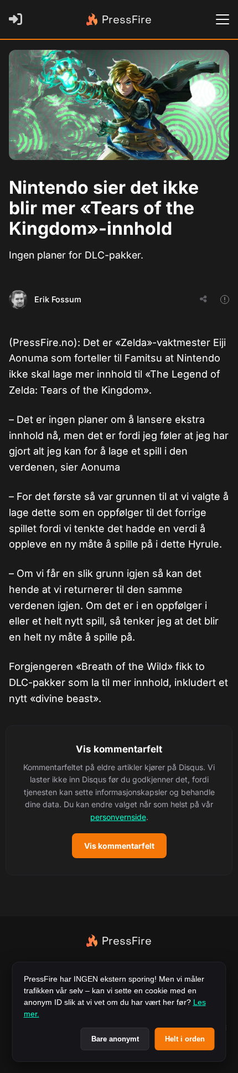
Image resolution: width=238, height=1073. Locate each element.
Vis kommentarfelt (119, 845)
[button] (119, 800)
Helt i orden (185, 1039)
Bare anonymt (115, 1039)
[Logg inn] (18, 19)
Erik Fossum (57, 299)
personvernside (118, 817)
